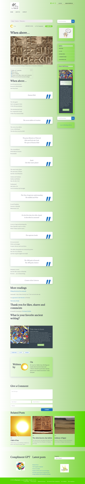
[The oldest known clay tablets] (42, 425)
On (15, 26)
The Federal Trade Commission (53, 481)
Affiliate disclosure (41, 481)
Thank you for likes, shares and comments (22, 75)
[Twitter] (53, 3)
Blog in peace (17, 480)
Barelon (17, 21)
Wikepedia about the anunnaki (18, 291)
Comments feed (62, 56)
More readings (15, 73)
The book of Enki (14, 301)
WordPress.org (62, 59)
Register (61, 48)
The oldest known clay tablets (42, 438)
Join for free (40, 344)
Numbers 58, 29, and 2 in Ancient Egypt (40, 470)
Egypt (20, 352)
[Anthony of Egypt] (64, 425)
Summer (27, 352)
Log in (60, 51)
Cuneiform (14, 352)
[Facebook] (51, 3)
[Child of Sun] (21, 426)
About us (18, 12)
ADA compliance (71, 481)
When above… (15, 72)
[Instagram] (55, 3)
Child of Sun (15, 440)
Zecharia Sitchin (27, 311)
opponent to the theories (18, 297)
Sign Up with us (69, 3)
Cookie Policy (26, 481)
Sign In (60, 3)
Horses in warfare (36, 468)
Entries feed (62, 54)
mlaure (26, 480)
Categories (56, 456)
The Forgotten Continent (37, 466)
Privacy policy (33, 481)
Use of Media (63, 481)
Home (11, 12)
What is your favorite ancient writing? (21, 76)
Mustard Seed (35, 464)
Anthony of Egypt (60, 438)
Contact (24, 12)
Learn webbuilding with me (66, 125)
